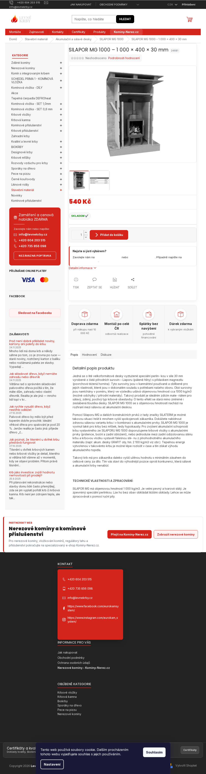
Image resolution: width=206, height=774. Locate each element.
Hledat (125, 19)
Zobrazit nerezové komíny (176, 534)
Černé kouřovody (23, 179)
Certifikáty (190, 749)
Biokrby (63, 701)
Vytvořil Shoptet (186, 765)
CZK (170, 4)
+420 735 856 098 (32, 246)
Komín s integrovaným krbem (30, 73)
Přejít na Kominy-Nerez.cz (129, 534)
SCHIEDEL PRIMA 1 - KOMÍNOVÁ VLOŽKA (32, 80)
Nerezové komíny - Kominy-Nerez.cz (84, 667)
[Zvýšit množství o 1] (86, 232)
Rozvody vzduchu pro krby (29, 163)
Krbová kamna (20, 120)
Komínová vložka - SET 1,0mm (31, 103)
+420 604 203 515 (32, 240)
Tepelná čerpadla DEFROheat (31, 98)
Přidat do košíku (111, 234)
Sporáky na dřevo (23, 168)
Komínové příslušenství (26, 125)
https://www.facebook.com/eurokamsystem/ (93, 608)
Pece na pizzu (20, 173)
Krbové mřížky (21, 157)
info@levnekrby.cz (33, 234)
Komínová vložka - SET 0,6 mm (32, 109)
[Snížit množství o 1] (86, 237)
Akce (14, 93)
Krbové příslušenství (24, 130)
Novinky (16, 195)
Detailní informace (81, 268)
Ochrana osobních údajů (74, 662)
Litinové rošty (20, 184)
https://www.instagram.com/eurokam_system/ (93, 619)
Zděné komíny (20, 62)
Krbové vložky (21, 114)
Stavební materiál (22, 190)
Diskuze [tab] (106, 354)
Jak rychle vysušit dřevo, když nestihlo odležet (29, 408)
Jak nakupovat (81, 4)
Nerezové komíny (23, 68)
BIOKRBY (17, 147)
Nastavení (52, 764)
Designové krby (22, 152)
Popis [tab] (74, 354)
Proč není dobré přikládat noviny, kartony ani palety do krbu (32, 343)
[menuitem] (15, 32)
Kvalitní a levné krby (24, 141)
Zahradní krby (20, 136)
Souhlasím (154, 752)
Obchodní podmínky (114, 4)
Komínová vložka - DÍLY (26, 87)
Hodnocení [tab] (89, 354)
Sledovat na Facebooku (35, 313)
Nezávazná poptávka (35, 255)
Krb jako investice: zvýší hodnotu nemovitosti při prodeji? (32, 474)
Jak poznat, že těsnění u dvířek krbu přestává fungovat (34, 441)
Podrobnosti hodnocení (124, 58)
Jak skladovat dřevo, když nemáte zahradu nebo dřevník (33, 375)
